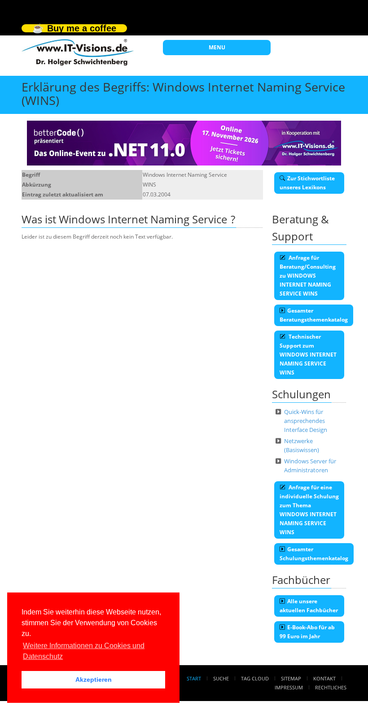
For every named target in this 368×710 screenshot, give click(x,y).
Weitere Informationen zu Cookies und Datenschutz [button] (84, 651)
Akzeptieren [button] (93, 679)
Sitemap (291, 678)
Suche (221, 678)
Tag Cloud (255, 678)
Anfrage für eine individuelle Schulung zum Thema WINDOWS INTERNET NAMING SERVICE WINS (309, 509)
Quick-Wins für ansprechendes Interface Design (305, 421)
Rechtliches (330, 687)
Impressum (289, 687)
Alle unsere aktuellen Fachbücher (309, 605)
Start (194, 678)
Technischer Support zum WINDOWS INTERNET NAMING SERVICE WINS (308, 354)
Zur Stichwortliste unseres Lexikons (307, 182)
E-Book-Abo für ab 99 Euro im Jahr (307, 631)
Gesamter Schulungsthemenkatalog (314, 553)
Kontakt (324, 678)
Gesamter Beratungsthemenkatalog (314, 315)
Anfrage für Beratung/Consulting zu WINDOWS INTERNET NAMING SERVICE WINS (308, 275)
